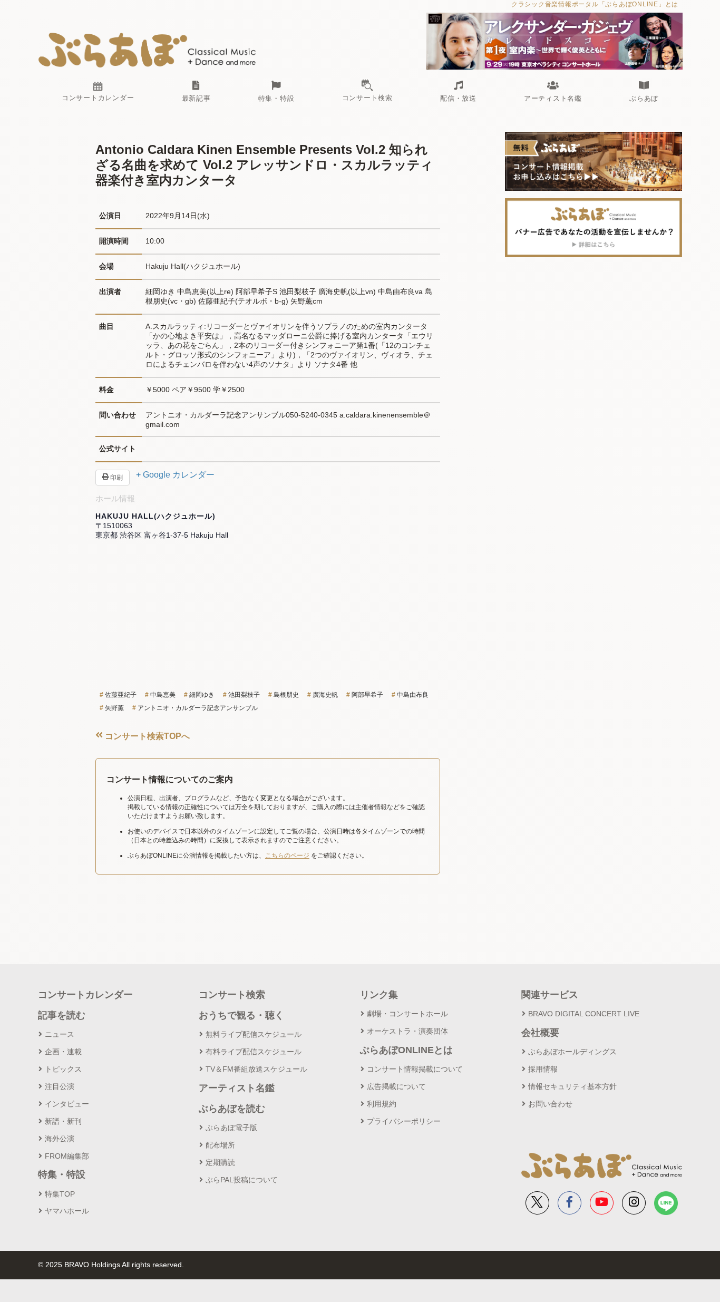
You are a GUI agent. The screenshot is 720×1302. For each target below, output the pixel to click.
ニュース (59, 1034)
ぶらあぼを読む (232, 1108)
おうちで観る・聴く (241, 1015)
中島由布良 (413, 694)
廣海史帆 (325, 694)
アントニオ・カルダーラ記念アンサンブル (198, 708)
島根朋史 (286, 694)
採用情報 (543, 1069)
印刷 (116, 477)
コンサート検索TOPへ (146, 736)
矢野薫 (114, 708)
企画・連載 (63, 1051)
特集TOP (60, 1194)
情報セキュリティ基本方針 (572, 1086)
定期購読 (220, 1162)
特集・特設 (61, 1174)
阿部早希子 (367, 694)
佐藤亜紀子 (121, 694)
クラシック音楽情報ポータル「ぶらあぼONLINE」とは (594, 4)
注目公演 (59, 1086)
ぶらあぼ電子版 (231, 1127)
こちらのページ (287, 855)
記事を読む (61, 1015)
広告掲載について (396, 1086)
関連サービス (549, 994)
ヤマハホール (67, 1211)
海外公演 (59, 1138)
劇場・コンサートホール (407, 1013)
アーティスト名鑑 (237, 1088)
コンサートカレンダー (85, 994)
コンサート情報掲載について (415, 1069)
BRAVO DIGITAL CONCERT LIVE (583, 1013)
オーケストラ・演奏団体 (407, 1031)
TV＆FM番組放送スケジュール (256, 1069)
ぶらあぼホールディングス (572, 1051)
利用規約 (381, 1104)
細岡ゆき (202, 694)
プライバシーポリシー (404, 1121)
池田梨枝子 (244, 694)
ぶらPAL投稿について (242, 1179)
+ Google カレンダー (175, 474)
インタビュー (67, 1104)
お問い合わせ (550, 1104)
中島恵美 (163, 694)
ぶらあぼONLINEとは (406, 1050)
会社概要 (540, 1032)
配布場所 (220, 1145)
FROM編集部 (67, 1156)
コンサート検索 (232, 994)
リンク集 (379, 994)
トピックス (63, 1069)
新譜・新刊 (63, 1121)
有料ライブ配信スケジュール (253, 1051)
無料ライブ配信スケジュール (253, 1034)
